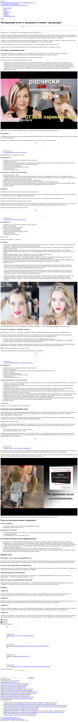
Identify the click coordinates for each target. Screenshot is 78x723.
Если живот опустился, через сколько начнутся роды (14, 684)
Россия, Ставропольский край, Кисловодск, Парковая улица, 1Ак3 (18, 2)
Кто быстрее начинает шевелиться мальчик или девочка (15, 695)
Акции (5, 10)
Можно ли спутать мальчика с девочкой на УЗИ (13, 687)
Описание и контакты (9, 16)
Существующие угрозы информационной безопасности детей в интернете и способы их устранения (30, 704)
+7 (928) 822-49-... (9, 4)
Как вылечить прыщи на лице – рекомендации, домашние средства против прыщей (28, 666)
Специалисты (7, 12)
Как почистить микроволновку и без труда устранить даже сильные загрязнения (28, 646)
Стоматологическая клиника (9, 717)
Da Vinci (3, 1)
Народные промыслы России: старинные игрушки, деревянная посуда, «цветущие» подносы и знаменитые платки (34, 712)
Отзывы (6, 13)
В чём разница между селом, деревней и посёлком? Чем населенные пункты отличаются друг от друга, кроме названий (35, 706)
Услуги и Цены (8, 8)
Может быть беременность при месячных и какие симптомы (16, 690)
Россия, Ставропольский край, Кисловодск (12, 718)
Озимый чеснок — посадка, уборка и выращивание (17, 448)
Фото (5, 9)
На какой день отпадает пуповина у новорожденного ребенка (17, 698)
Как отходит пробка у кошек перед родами (15, 219)
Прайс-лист (7, 14)
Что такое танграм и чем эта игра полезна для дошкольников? (20, 715)
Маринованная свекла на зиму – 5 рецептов (15, 152)
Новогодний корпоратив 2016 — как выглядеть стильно (18, 362)
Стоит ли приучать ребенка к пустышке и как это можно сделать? (21, 709)
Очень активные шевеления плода (10, 682)
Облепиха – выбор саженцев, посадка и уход (18, 656)
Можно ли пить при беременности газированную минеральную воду (19, 693)
